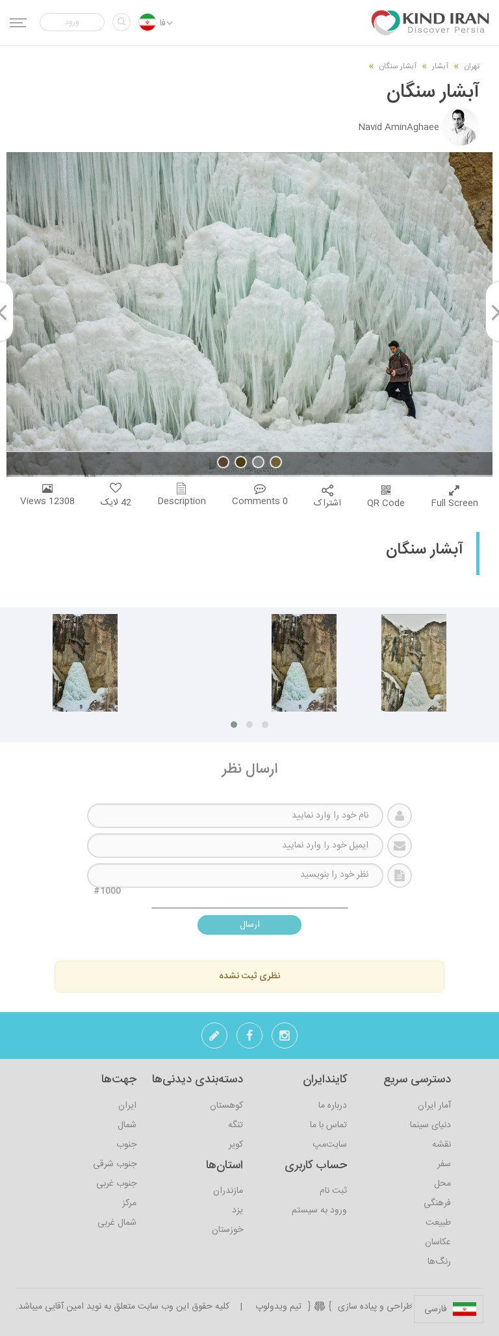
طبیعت (438, 1223)
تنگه (235, 1125)
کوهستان (226, 1106)
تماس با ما (328, 1125)
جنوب (126, 1145)
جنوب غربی (116, 1184)
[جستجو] (121, 22)
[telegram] (214, 1039)
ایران (127, 1106)
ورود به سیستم (319, 1210)
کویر (236, 1145)
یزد (237, 1210)
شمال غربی (116, 1223)
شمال (127, 1125)
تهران (472, 66)
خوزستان (227, 1230)
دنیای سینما (430, 1125)
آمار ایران (434, 1106)
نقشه (441, 1145)
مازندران (228, 1191)
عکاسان (438, 1242)
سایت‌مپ (330, 1145)
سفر (444, 1164)
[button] (72, 22)
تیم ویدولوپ (278, 1307)
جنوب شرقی (114, 1164)
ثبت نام (333, 1191)
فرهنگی (437, 1203)
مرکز (129, 1203)
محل (442, 1184)
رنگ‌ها (439, 1262)
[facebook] (249, 1039)
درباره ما (332, 1106)
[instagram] (284, 1039)
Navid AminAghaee (398, 127)
